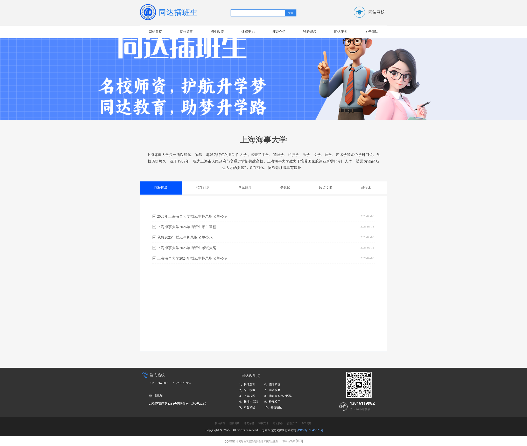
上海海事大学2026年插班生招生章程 (186, 227)
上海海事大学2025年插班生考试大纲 (186, 248)
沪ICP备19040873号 (310, 430)
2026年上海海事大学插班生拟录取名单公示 (192, 216)
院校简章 (161, 187)
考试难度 (245, 187)
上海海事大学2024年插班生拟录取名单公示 (192, 258)
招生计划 (203, 187)
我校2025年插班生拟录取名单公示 (185, 237)
